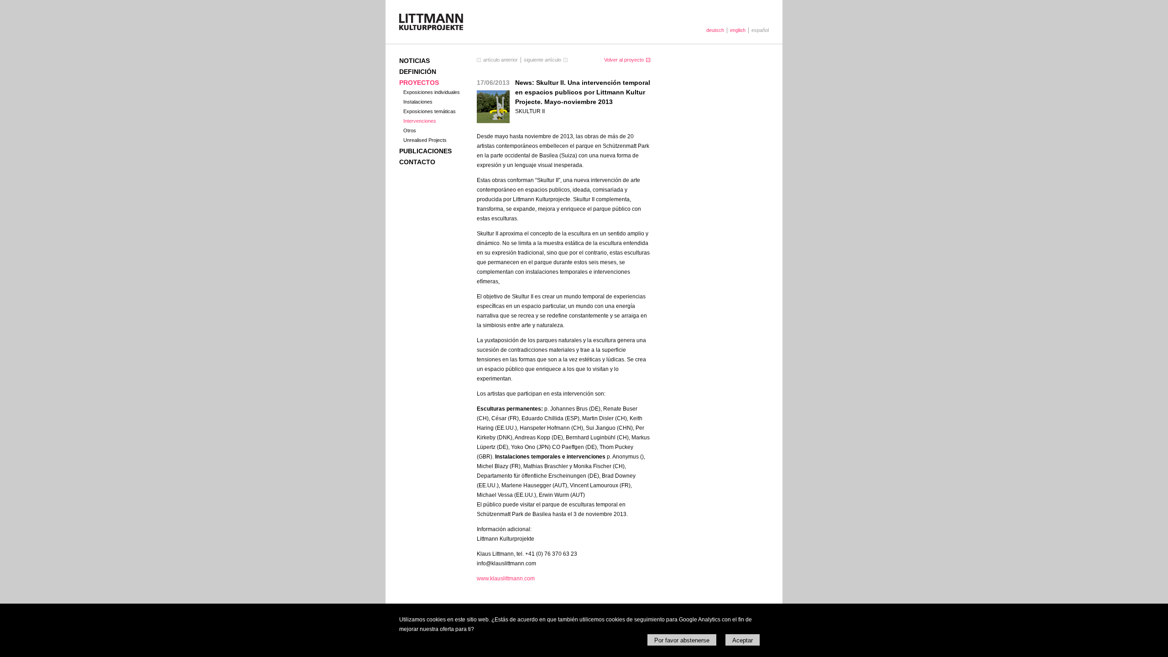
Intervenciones (419, 121)
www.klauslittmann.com (506, 578)
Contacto (417, 162)
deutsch (715, 30)
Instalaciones (418, 101)
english (738, 30)
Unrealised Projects (425, 140)
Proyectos (419, 82)
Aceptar (742, 640)
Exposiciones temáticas (429, 111)
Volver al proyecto (624, 60)
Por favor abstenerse (681, 640)
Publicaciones (425, 151)
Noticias (414, 60)
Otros (409, 130)
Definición (417, 71)
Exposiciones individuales (431, 92)
